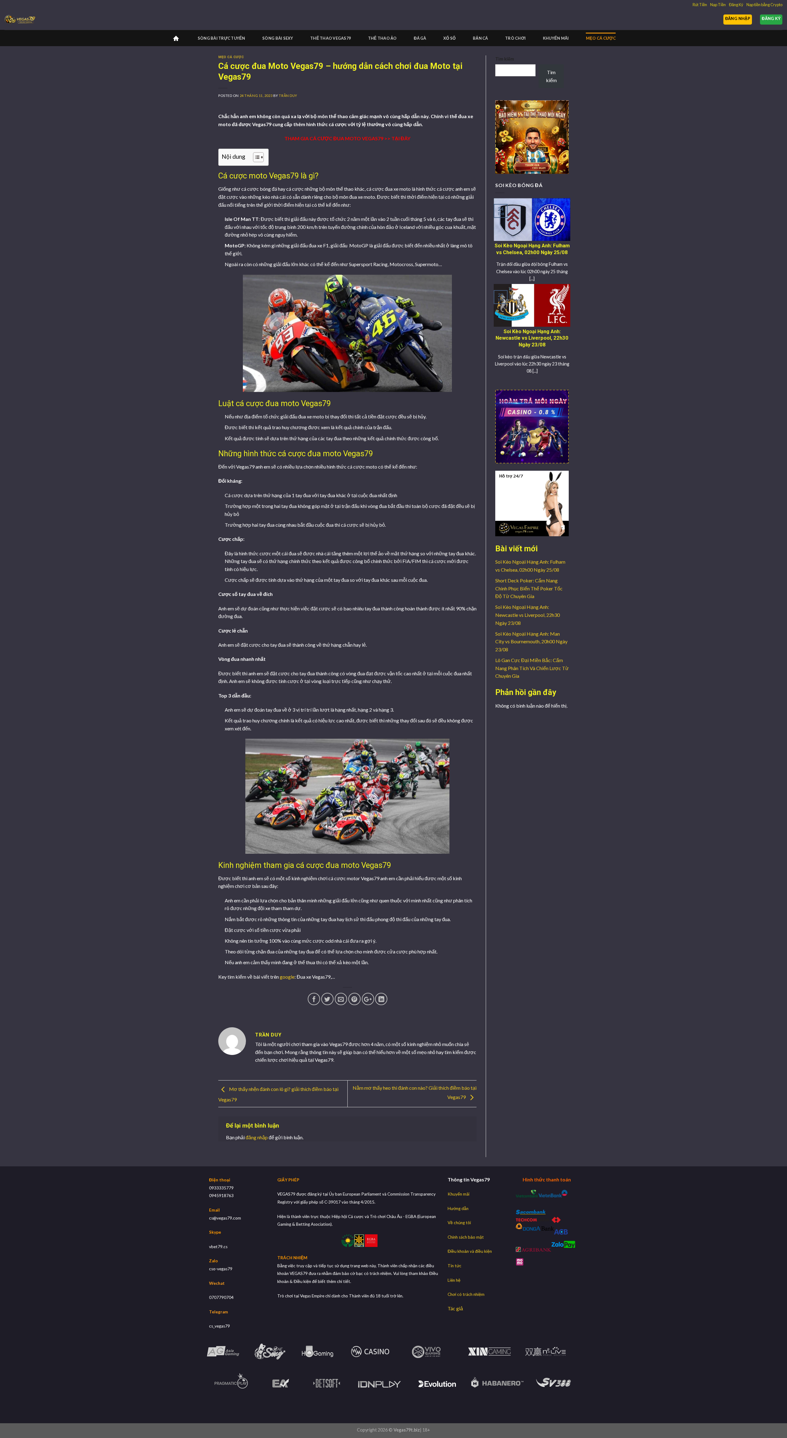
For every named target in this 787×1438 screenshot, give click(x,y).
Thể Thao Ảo (382, 38)
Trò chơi (515, 38)
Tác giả (455, 1308)
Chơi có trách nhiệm (466, 1294)
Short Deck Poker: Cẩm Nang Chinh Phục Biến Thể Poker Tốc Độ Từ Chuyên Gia (529, 588)
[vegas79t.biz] (20, 20)
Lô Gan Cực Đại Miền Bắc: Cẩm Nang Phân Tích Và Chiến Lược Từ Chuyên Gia (532, 668)
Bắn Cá (480, 38)
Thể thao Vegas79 (330, 38)
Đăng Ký (736, 4)
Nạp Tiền (718, 4)
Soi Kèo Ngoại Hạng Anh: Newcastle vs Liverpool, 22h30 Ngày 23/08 (527, 614)
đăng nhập (257, 1137)
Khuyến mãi (556, 38)
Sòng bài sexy (277, 38)
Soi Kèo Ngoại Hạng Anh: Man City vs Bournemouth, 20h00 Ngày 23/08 (531, 641)
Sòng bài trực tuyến (221, 38)
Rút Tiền (700, 4)
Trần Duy (288, 96)
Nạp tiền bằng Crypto (764, 4)
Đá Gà (420, 38)
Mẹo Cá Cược (601, 38)
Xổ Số (449, 38)
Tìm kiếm (504, 59)
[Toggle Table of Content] (255, 157)
